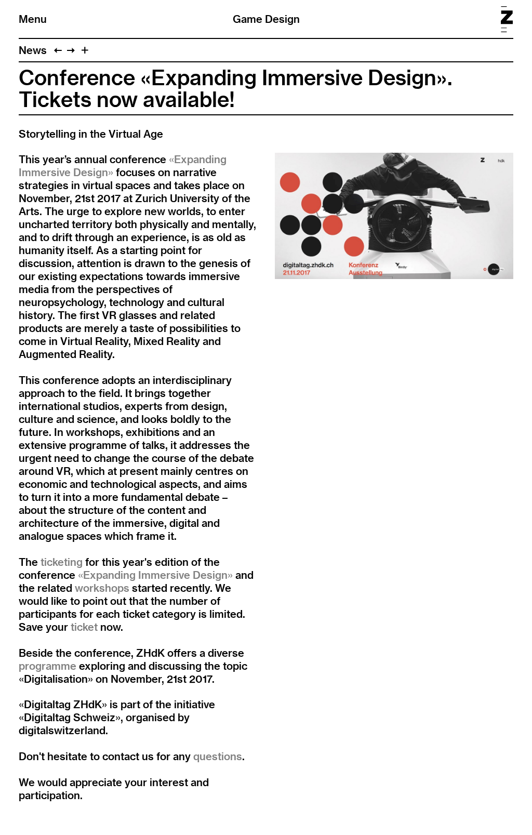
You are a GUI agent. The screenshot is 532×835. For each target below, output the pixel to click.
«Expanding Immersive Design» (155, 574)
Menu (33, 18)
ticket (85, 626)
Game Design (266, 18)
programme (47, 665)
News (33, 50)
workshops (103, 587)
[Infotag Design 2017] (58, 50)
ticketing (63, 561)
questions (217, 756)
